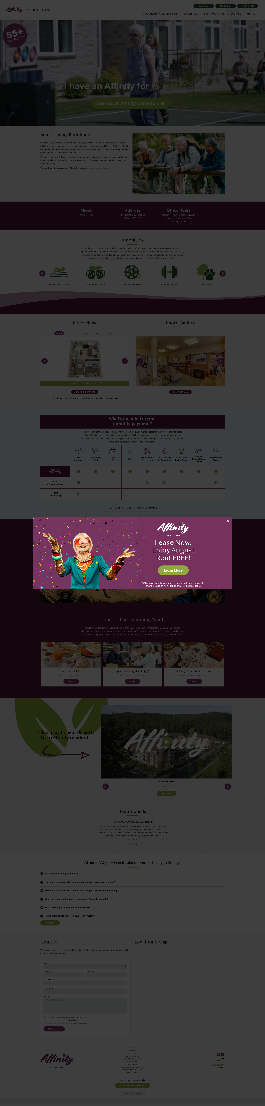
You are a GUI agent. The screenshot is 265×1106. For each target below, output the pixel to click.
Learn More (173, 571)
